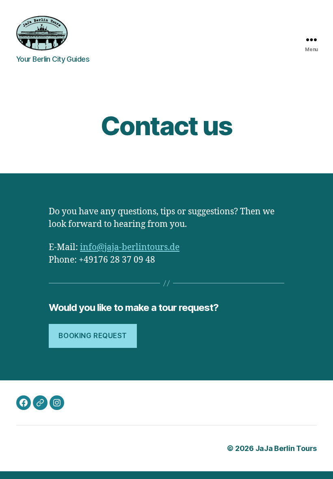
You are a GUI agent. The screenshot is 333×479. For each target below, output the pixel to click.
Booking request (92, 336)
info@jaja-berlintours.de (129, 247)
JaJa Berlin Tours (286, 448)
